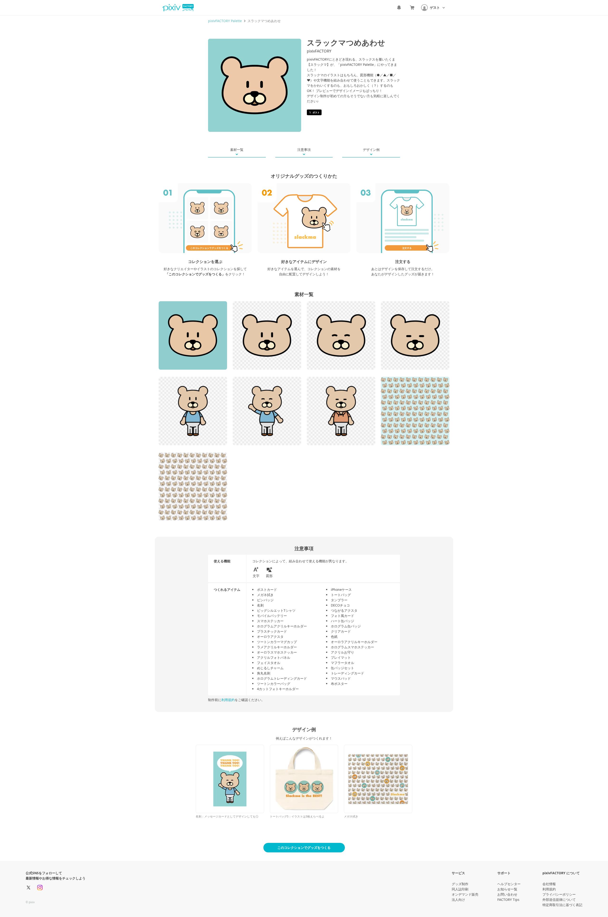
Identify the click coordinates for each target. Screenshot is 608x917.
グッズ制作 (460, 884)
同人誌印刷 (460, 889)
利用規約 (228, 699)
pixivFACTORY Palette (225, 21)
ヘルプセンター (509, 884)
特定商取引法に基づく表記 (562, 905)
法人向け (458, 899)
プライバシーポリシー (559, 894)
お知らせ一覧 (507, 889)
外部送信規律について (559, 899)
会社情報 (549, 884)
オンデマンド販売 (465, 894)
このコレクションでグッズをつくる (304, 847)
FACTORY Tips (508, 899)
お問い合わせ (507, 894)
